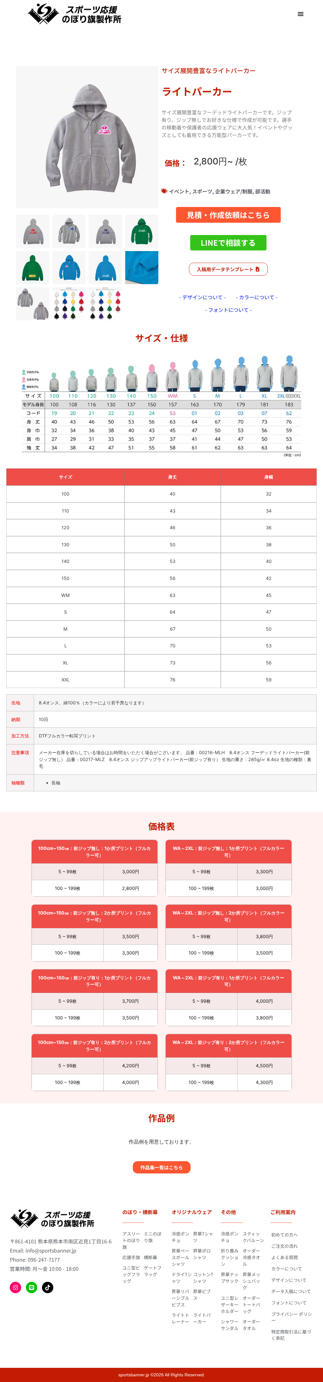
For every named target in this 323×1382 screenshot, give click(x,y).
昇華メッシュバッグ (251, 1281)
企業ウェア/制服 (233, 191)
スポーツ (202, 191)
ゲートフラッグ (153, 1270)
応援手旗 (131, 1257)
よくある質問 (284, 1257)
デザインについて (289, 1280)
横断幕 (150, 1257)
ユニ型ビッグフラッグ (131, 1274)
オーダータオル (251, 1324)
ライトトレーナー (180, 1318)
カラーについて (286, 1268)
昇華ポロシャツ (202, 1253)
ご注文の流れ (284, 1246)
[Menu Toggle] (300, 14)
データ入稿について (291, 1291)
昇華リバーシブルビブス (180, 1298)
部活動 (262, 191)
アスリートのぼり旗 (131, 1240)
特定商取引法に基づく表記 (291, 1334)
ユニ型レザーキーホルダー (229, 1304)
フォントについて (289, 1302)
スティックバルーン (253, 1236)
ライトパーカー (202, 1318)
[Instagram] (15, 1287)
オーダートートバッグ (251, 1304)
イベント (179, 191)
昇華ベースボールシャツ (180, 1257)
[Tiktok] (47, 1287)
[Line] (31, 1287)
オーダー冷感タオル (251, 1257)
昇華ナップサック (229, 1277)
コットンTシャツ (203, 1277)
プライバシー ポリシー (291, 1317)
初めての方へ (284, 1234)
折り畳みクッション (229, 1257)
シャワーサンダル (229, 1324)
